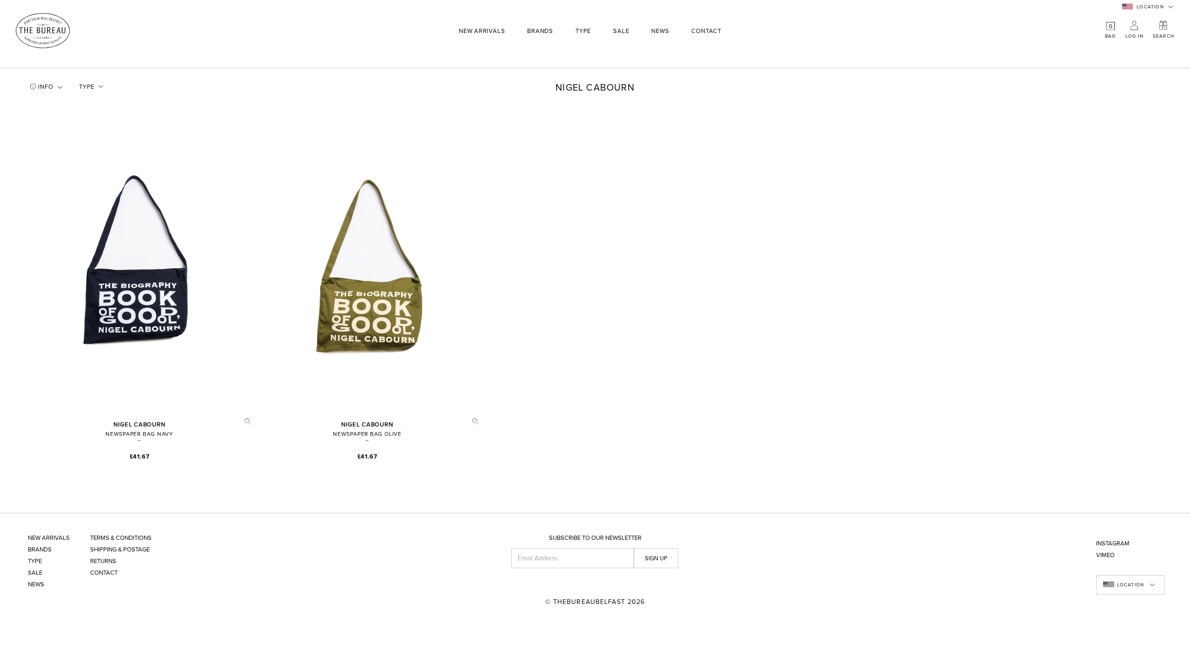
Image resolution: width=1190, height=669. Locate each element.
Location (1150, 7)
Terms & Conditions (121, 538)
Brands (540, 31)
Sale (621, 31)
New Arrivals (482, 31)
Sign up (656, 558)
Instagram (1113, 544)
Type (583, 31)
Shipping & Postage (120, 550)
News (660, 31)
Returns (103, 561)
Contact (706, 31)
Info (45, 87)
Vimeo (1105, 555)
